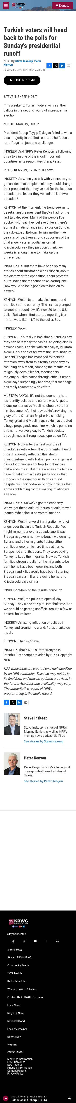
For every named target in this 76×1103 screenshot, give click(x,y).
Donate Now (14, 1037)
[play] (5, 1098)
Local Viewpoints (17, 1029)
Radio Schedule (16, 981)
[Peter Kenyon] (12, 763)
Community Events (18, 965)
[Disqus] (38, 860)
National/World (16, 1021)
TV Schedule (14, 973)
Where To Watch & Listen (21, 989)
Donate (64, 5)
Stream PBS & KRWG (19, 957)
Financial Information (19, 1067)
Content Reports (17, 1070)
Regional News (16, 1013)
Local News (13, 1005)
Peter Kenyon (35, 758)
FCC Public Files (16, 1062)
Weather (12, 1045)
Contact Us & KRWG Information (25, 997)
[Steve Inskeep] (12, 724)
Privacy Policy (15, 1073)
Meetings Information (20, 1059)
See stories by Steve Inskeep (43, 741)
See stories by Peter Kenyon (43, 781)
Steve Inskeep (24, 61)
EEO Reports (14, 1064)
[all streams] (71, 1098)
